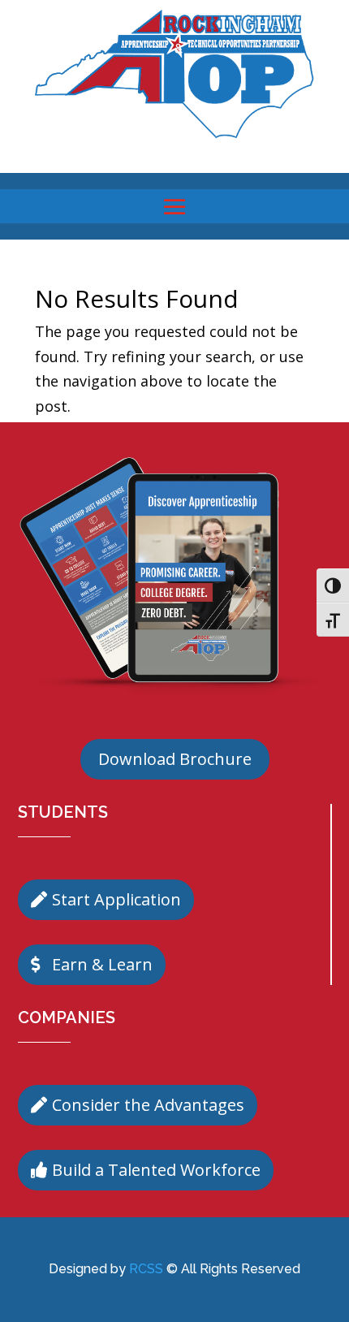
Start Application (116, 899)
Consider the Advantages (148, 1105)
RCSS (146, 1269)
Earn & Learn (102, 964)
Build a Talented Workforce (156, 1170)
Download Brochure (175, 759)
